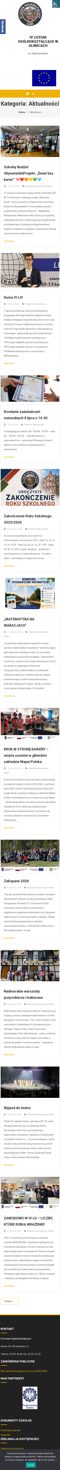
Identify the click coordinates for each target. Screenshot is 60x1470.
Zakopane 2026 (16, 881)
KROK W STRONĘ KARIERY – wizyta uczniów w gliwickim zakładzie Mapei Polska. (26, 755)
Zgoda (31, 1465)
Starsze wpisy (12, 1301)
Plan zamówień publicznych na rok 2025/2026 (24, 1371)
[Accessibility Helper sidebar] (56, 4)
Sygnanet (5, 1435)
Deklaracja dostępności (12, 1448)
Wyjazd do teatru (17, 1108)
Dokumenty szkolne (11, 1430)
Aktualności (39, 186)
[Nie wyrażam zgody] (56, 1459)
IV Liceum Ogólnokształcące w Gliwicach (38, 41)
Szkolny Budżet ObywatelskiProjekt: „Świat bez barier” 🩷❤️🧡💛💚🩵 (28, 173)
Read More (9, 241)
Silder (49, 186)
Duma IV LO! (13, 297)
